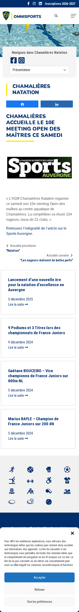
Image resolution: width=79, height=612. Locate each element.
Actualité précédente (23, 246)
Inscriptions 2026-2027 (60, 4)
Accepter (39, 578)
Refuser (40, 590)
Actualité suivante (58, 255)
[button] (72, 533)
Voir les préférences (39, 602)
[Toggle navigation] (73, 16)
